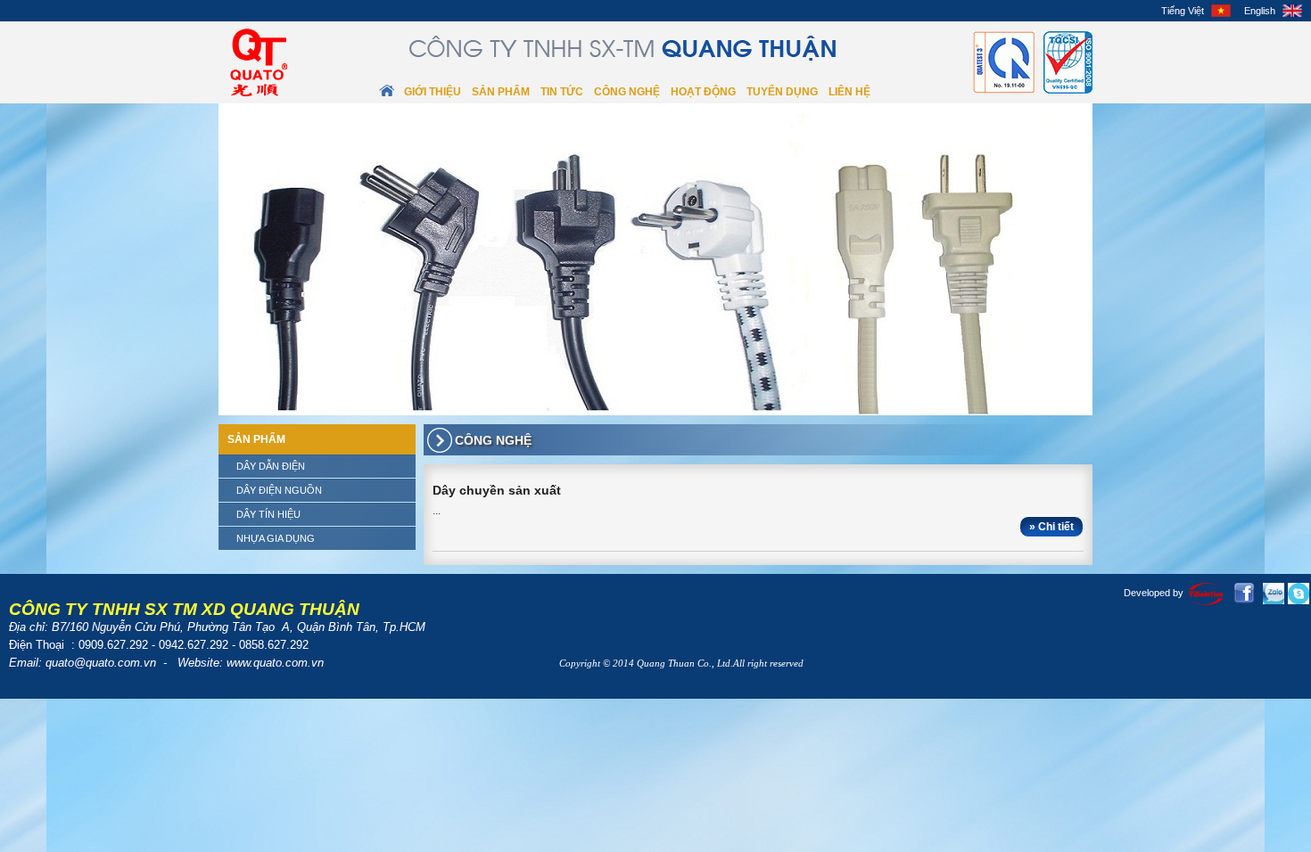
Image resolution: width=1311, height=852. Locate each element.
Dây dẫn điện (270, 466)
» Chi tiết (1051, 526)
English (1259, 10)
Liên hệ (849, 92)
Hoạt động (703, 92)
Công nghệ (627, 92)
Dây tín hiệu (268, 514)
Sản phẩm (501, 92)
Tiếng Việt (1182, 10)
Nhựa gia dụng (275, 538)
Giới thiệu (432, 92)
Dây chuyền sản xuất (497, 490)
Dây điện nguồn (279, 490)
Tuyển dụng (782, 92)
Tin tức (561, 92)
